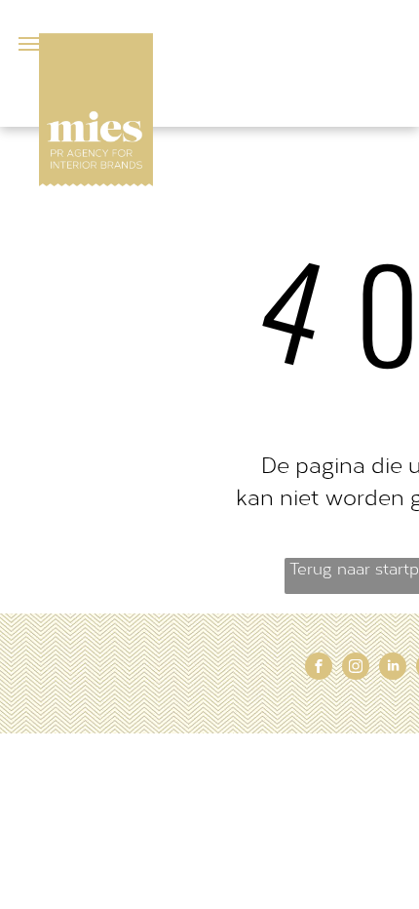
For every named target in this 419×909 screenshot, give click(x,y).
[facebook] (318, 668)
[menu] (29, 43)
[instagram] (355, 668)
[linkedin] (392, 668)
